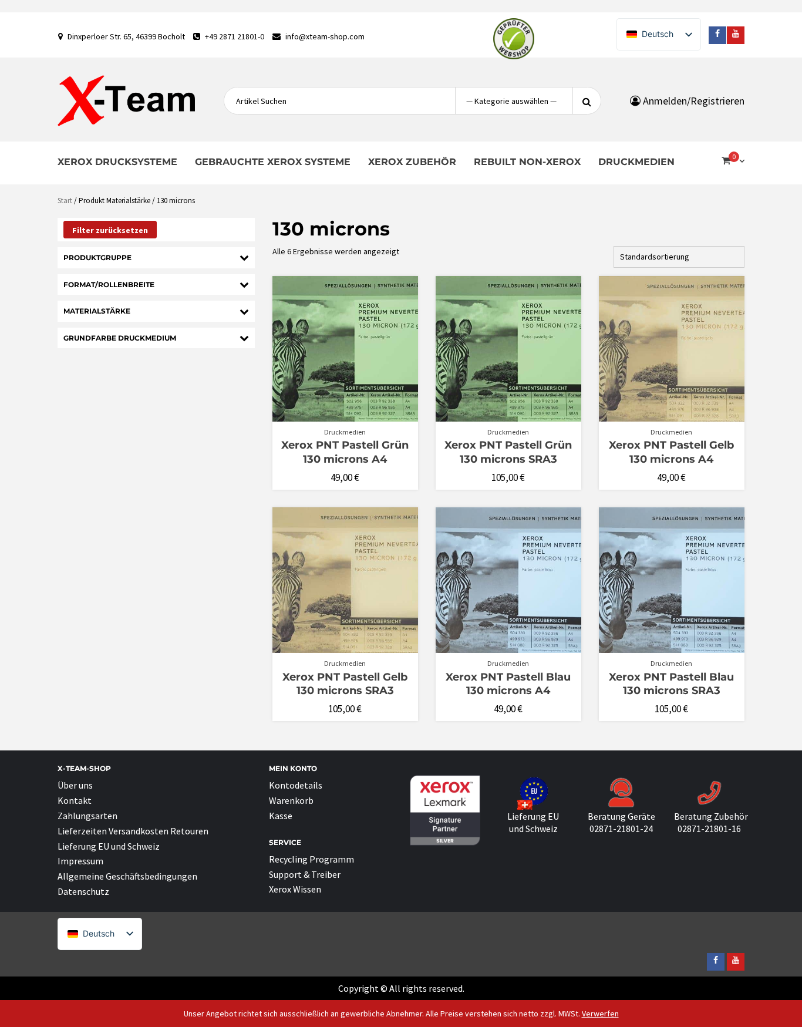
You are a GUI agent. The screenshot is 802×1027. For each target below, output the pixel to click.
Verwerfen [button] (600, 1013)
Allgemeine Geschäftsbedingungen (127, 876)
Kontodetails (295, 785)
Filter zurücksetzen (110, 230)
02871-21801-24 (621, 828)
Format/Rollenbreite (108, 284)
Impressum (80, 861)
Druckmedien (636, 161)
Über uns (75, 785)
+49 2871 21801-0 (234, 36)
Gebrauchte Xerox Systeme (273, 161)
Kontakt (75, 800)
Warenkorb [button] (351, 415)
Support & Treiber (305, 874)
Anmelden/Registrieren (692, 100)
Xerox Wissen (295, 889)
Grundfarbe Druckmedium (119, 338)
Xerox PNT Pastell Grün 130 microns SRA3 (508, 452)
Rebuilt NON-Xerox (527, 161)
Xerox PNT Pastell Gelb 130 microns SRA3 (344, 684)
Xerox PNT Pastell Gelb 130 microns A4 (671, 452)
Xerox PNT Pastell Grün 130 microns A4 (345, 452)
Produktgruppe (97, 257)
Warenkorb (291, 800)
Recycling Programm (311, 859)
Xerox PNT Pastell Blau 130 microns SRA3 (671, 684)
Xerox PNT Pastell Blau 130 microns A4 (508, 684)
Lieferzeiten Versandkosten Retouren (133, 831)
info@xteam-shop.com (325, 36)
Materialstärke (96, 311)
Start (65, 201)
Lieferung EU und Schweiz (109, 846)
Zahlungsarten (87, 815)
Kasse (280, 815)
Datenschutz (83, 891)
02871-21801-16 (709, 828)
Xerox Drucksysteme (117, 161)
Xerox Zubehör (412, 161)
